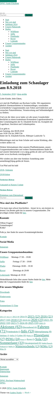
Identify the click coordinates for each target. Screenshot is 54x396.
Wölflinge (14, 31)
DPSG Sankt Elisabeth (9, 3)
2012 (9, 317)
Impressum (4, 369)
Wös (3, 349)
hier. (24, 213)
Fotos (2, 301)
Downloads (5, 292)
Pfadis (2, 266)
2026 (42, 323)
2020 (37, 320)
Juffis (12, 34)
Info (27, 331)
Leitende (14, 41)
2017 (5, 320)
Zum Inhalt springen (8, 1)
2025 (33, 323)
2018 (2, 170)
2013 (16, 317)
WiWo (46, 346)
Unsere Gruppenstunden (15, 43)
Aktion (7, 174)
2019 (27, 320)
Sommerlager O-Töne (9, 305)
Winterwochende (27, 346)
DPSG (3, 383)
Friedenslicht (14, 331)
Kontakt (3, 237)
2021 (48, 320)
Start (7, 20)
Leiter (21, 335)
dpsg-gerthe (22, 94)
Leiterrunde (5, 275)
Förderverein (5, 296)
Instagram (4, 247)
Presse (23, 339)
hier (31, 282)
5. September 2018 (8, 94)
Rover (13, 39)
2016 (46, 316)
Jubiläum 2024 (11, 24)
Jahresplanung (43, 331)
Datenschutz (5, 371)
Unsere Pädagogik (12, 27)
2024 (24, 323)
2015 (34, 316)
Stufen (8, 29)
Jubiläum (4, 335)
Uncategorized (32, 343)
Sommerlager (12, 342)
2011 (3, 317)
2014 (23, 316)
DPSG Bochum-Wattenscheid (12, 380)
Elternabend (29, 327)
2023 (15, 323)
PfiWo (13, 339)
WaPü (11, 347)
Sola (41, 339)
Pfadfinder (14, 36)
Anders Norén (16, 393)
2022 (5, 323)
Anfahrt (8, 46)
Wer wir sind (10, 22)
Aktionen (9, 170)
